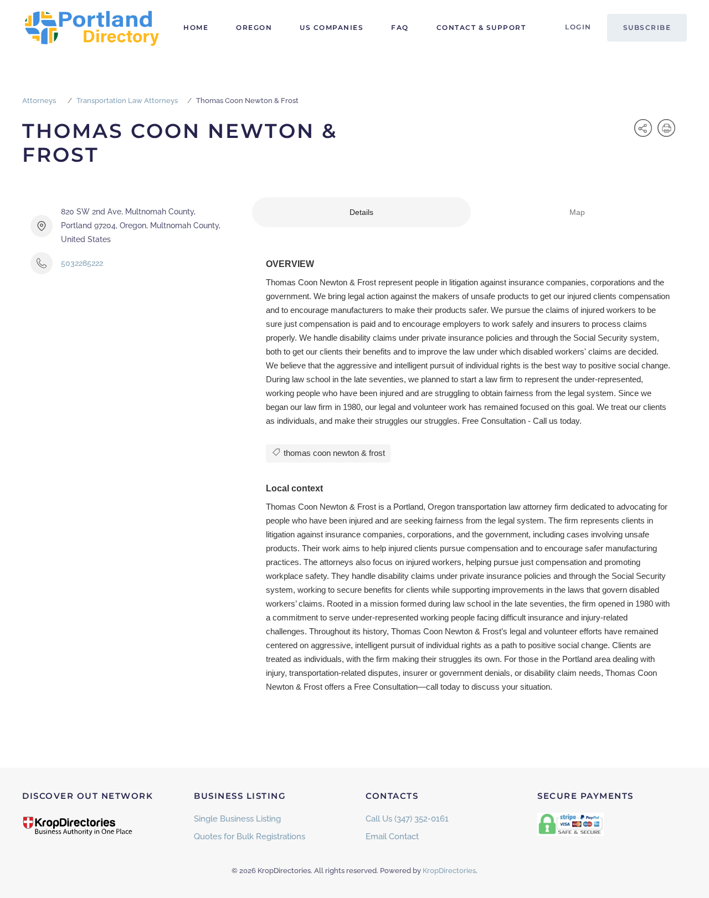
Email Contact (392, 836)
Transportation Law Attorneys (127, 100)
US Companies (331, 27)
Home (195, 27)
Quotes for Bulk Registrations (249, 836)
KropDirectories (449, 870)
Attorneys (39, 100)
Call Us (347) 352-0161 (407, 819)
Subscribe (647, 27)
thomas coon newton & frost (333, 453)
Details (361, 212)
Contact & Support (481, 27)
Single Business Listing (237, 819)
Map (577, 212)
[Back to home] (91, 27)
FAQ (400, 27)
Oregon (254, 27)
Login (578, 27)
